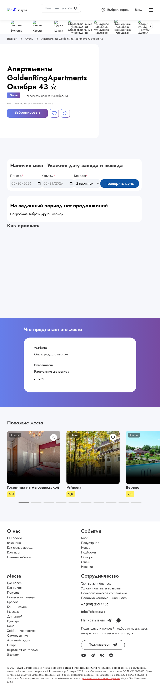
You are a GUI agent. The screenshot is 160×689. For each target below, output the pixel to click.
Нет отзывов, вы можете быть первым (30, 103)
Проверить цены (120, 183)
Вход (138, 9)
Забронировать (27, 113)
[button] (115, 10)
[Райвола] (93, 457)
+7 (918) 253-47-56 (94, 604)
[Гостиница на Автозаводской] (33, 457)
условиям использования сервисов (101, 678)
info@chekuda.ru (94, 612)
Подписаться (99, 645)
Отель (14, 95)
